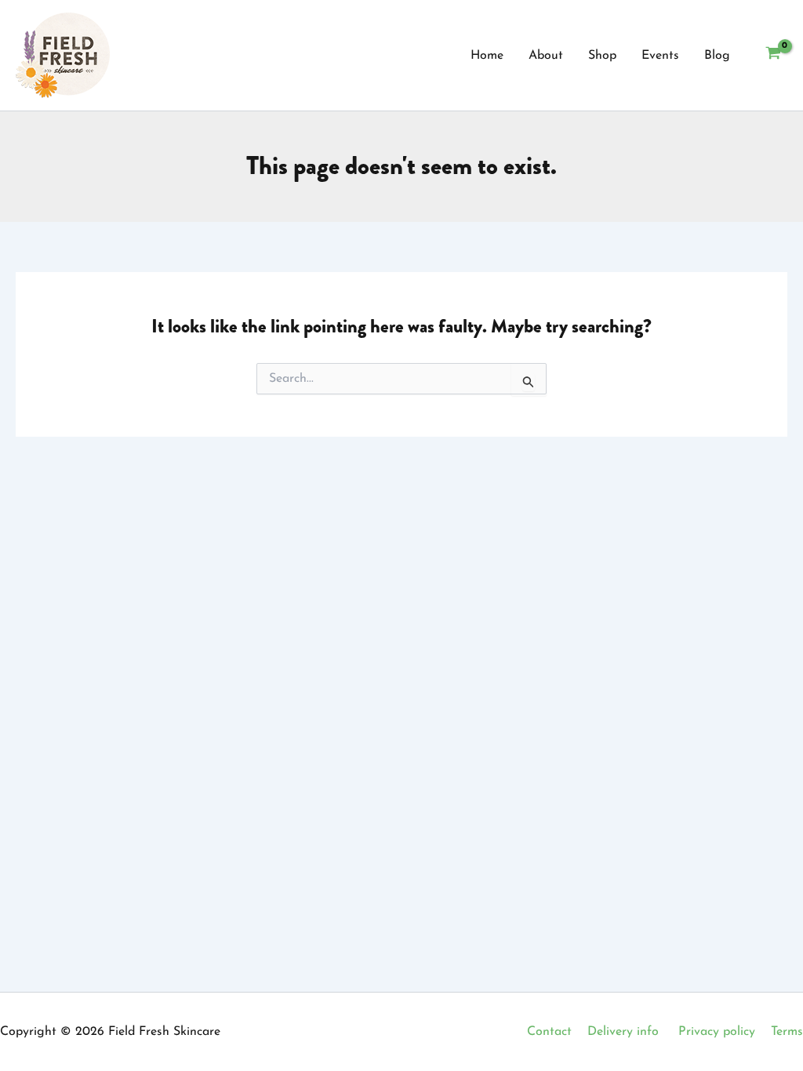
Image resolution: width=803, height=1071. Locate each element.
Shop (602, 55)
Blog (717, 55)
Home (487, 55)
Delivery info (623, 1032)
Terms (787, 1032)
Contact (549, 1032)
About (546, 55)
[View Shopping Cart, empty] (772, 56)
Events (660, 55)
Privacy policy (716, 1032)
